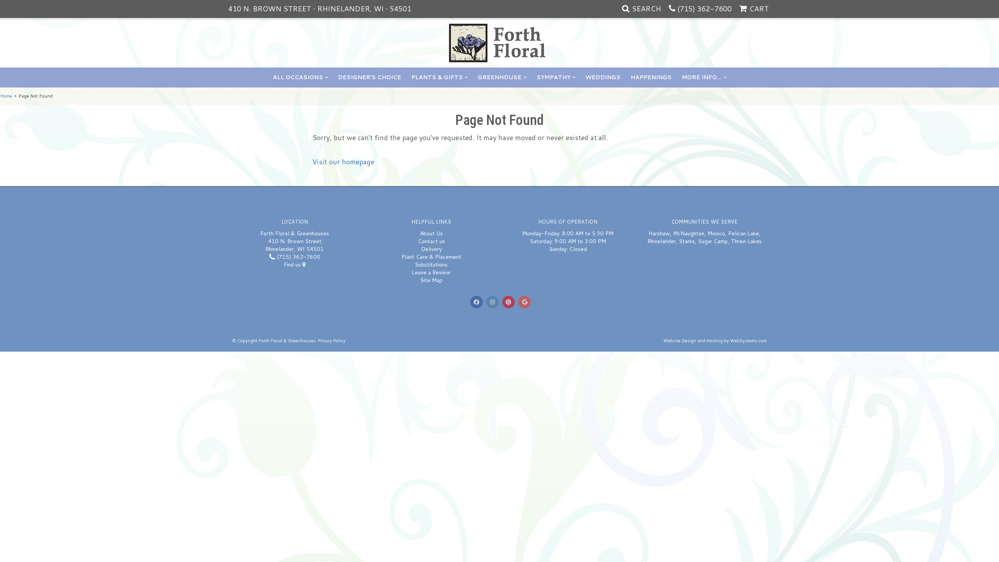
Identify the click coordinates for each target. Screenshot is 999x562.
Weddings (602, 77)
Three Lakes (746, 241)
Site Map (431, 280)
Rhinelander (661, 241)
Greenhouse (499, 77)
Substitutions (431, 265)
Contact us (431, 241)
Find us (293, 265)
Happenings (651, 77)
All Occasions (298, 77)
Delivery (431, 249)
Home (6, 96)
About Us (431, 233)
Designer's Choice (369, 77)
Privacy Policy (331, 341)
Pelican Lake (743, 233)
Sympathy (554, 77)
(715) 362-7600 (704, 9)
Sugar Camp (713, 241)
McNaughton (688, 233)
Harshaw (659, 233)
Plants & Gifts (437, 77)
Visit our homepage (343, 162)
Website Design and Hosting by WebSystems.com (715, 341)
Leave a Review (431, 272)
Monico (716, 233)
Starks (687, 241)
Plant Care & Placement (431, 257)
